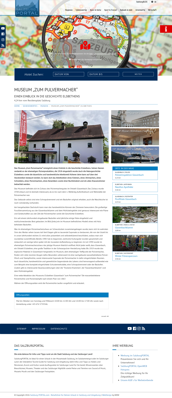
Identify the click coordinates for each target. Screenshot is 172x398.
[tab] (61, 295)
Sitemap (21, 329)
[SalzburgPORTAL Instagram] (3, 39)
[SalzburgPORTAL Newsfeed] (3, 45)
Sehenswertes (30, 106)
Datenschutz (59, 329)
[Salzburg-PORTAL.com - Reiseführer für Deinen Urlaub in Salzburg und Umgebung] (27, 8)
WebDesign (107, 395)
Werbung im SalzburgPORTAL (135, 355)
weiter (138, 74)
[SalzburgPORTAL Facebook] (3, 34)
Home (17, 106)
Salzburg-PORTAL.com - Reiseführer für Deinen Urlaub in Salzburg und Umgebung (65, 395)
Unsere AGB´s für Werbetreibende (137, 380)
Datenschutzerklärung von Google (102, 54)
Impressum (38, 329)
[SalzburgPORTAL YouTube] (3, 28)
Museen (44, 106)
